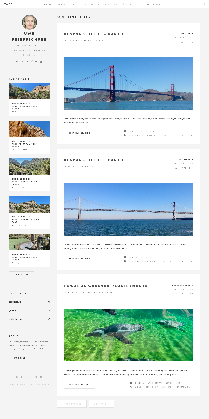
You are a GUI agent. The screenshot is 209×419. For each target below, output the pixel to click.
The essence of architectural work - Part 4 (25, 181)
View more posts (22, 275)
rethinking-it (15, 318)
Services (80, 4)
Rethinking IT (173, 383)
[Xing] (32, 61)
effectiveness (185, 135)
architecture (15, 301)
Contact (155, 4)
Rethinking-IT (148, 131)
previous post (76, 118)
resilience (135, 135)
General (133, 131)
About (64, 4)
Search (204, 4)
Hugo (46, 384)
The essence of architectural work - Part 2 (25, 257)
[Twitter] (36, 61)
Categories (135, 4)
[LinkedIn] (27, 61)
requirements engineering (159, 387)
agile (138, 387)
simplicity (168, 135)
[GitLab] (22, 61)
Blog (97, 4)
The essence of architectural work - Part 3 (25, 219)
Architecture (155, 383)
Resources (114, 4)
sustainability (152, 135)
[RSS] (17, 61)
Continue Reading (79, 133)
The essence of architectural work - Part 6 (25, 106)
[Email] (41, 61)
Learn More (19, 358)
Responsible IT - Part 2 (94, 34)
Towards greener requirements (106, 286)
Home (49, 4)
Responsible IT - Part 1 (94, 160)
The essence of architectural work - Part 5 (25, 144)
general (12, 310)
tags (8, 4)
